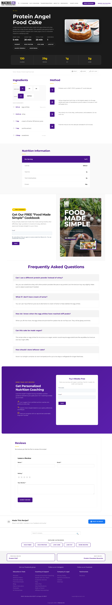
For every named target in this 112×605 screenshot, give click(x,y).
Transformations (46, 3)
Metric (29, 96)
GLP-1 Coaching (34, 3)
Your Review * (22, 483)
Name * (20, 462)
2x (29, 88)
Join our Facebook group (27, 567)
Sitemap (60, 582)
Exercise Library (18, 580)
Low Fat (51, 44)
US (21, 96)
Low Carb (40, 44)
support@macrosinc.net (78, 596)
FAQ (36, 582)
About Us (56, 3)
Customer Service (41, 580)
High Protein (28, 44)
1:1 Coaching (24, 3)
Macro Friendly (20, 48)
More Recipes (83, 545)
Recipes (19, 71)
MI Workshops (17, 590)
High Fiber (27, 545)
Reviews (82, 575)
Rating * (20, 473)
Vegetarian (33, 48)
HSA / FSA (38, 584)
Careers (59, 580)
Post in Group (98, 521)
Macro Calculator (18, 586)
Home (14, 71)
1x (22, 88)
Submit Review (25, 500)
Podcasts (16, 588)
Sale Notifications (40, 586)
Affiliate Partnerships (42, 590)
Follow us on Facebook (84, 567)
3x (36, 88)
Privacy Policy (61, 575)
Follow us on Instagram (56, 567)
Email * (59, 462)
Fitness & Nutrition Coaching (44, 575)
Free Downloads (18, 582)
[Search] (18, 3)
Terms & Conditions (63, 577)
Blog (14, 584)
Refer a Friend (39, 588)
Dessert (17, 44)
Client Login (74, 3)
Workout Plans (18, 577)
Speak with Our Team (42, 577)
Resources (64, 3)
